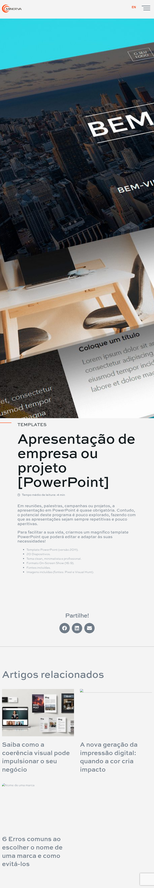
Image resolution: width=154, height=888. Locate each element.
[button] (64, 628)
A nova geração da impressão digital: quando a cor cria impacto (109, 757)
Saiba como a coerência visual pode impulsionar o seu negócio (36, 757)
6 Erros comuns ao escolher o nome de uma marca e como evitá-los (32, 851)
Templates (32, 425)
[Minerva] (13, 9)
